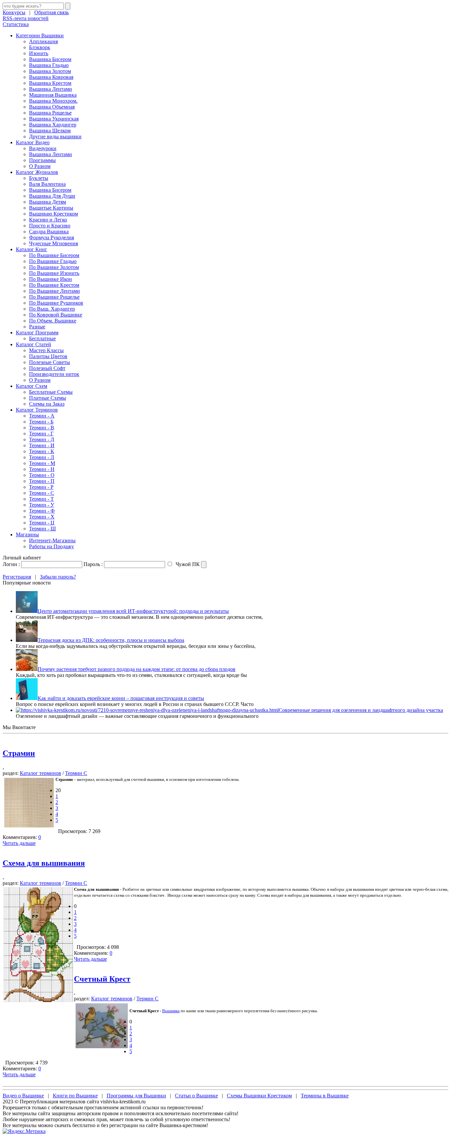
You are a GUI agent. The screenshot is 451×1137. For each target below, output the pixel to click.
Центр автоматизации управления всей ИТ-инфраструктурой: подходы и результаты (133, 611)
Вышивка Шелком (50, 130)
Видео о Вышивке (23, 1095)
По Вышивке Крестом (54, 285)
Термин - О (41, 475)
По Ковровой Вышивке (55, 315)
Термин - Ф (42, 511)
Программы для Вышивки (136, 1095)
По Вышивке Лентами (54, 291)
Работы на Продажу (51, 546)
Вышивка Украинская (54, 118)
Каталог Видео (33, 142)
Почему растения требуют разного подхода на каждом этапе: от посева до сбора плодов (136, 669)
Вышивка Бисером (50, 59)
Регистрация (17, 577)
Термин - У (41, 505)
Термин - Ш (42, 528)
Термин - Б (41, 421)
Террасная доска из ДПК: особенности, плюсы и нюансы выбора (111, 640)
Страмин (19, 753)
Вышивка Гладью (49, 65)
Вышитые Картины (51, 208)
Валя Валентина (47, 184)
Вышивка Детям (47, 202)
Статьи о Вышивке (196, 1095)
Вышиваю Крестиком (53, 214)
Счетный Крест (102, 979)
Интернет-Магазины (52, 540)
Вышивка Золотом (50, 71)
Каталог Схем (31, 386)
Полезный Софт (47, 368)
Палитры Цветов (48, 356)
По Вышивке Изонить (54, 273)
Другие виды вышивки (55, 136)
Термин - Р (41, 487)
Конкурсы (14, 12)
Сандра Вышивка (49, 231)
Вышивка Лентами (50, 89)
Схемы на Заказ (46, 404)
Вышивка (171, 1010)
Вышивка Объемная (52, 107)
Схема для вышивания (44, 863)
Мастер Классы (46, 350)
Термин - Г (41, 433)
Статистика (16, 24)
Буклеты (38, 178)
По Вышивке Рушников (56, 303)
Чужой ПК (187, 564)
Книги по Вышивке (75, 1095)
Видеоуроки (42, 148)
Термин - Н (41, 469)
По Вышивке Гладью (53, 261)
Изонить (38, 53)
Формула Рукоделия (51, 237)
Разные (37, 326)
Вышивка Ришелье (50, 113)
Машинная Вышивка (53, 95)
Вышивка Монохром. (53, 101)
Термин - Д (41, 439)
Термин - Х (41, 516)
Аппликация (43, 41)
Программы (42, 160)
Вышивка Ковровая (51, 77)
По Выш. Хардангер (52, 309)
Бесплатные (42, 338)
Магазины (27, 534)
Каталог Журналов (37, 172)
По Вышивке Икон (50, 279)
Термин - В (41, 427)
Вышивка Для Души (52, 196)
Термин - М (42, 463)
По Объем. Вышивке (52, 320)
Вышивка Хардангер (52, 124)
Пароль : (93, 564)
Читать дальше (19, 843)
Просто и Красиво (49, 225)
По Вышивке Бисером (54, 255)
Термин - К (41, 451)
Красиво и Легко (48, 219)
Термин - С (41, 493)
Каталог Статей (33, 344)
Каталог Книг (31, 249)
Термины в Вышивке (325, 1095)
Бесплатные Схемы (51, 392)
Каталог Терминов (37, 410)
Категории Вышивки (40, 35)
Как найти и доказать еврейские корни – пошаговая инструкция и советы (121, 698)
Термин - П (41, 481)
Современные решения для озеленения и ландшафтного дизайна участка (361, 710)
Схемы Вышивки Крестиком (259, 1095)
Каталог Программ (37, 332)
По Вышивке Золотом (54, 267)
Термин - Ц (41, 522)
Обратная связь (51, 12)
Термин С (76, 773)
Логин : (11, 564)
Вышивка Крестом (50, 83)
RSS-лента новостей (26, 18)
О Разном (40, 166)
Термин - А (41, 415)
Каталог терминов (40, 773)
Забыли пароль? (58, 577)
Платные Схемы (47, 398)
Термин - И (41, 445)
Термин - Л (41, 457)
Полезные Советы (49, 362)
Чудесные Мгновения (53, 243)
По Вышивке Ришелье (54, 297)
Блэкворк (39, 47)
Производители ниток (54, 374)
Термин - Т (41, 499)
